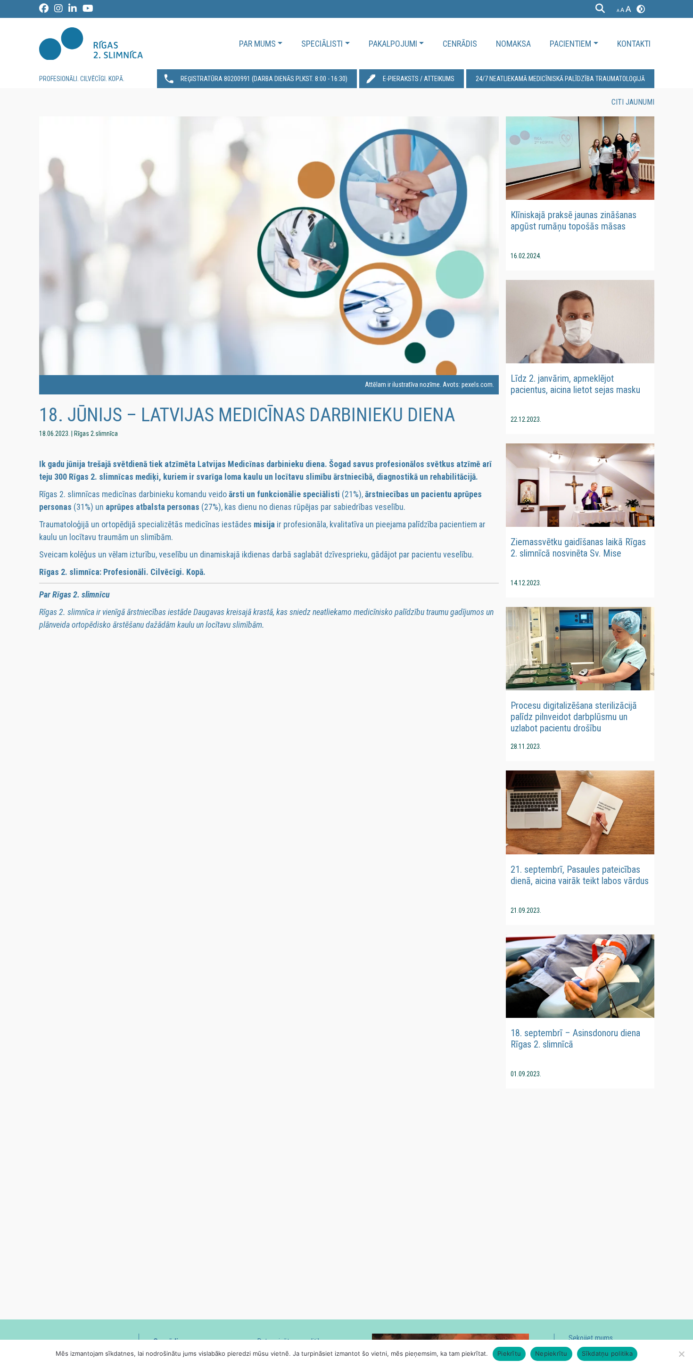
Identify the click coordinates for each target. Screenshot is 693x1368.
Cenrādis (460, 44)
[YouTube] (87, 10)
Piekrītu (509, 1353)
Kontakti (634, 44)
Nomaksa (513, 44)
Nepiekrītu (551, 1353)
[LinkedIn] (73, 10)
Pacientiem (570, 44)
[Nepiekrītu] (681, 1354)
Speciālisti (322, 44)
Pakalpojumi (393, 44)
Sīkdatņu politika (607, 1353)
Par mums (257, 44)
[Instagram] (59, 10)
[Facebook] (44, 10)
